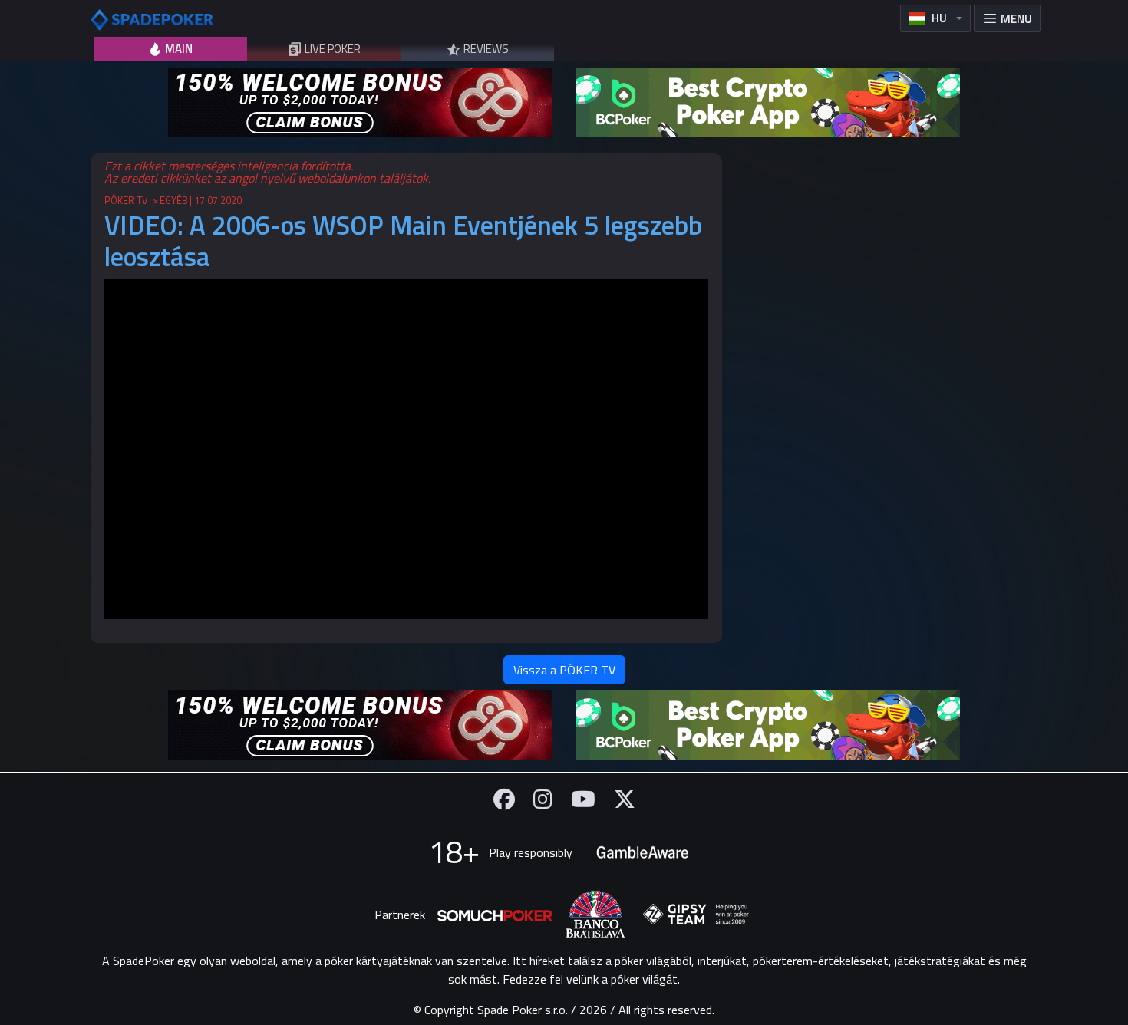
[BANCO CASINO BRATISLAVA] (595, 914)
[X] (624, 799)
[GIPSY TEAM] (696, 914)
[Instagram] (542, 799)
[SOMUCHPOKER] (494, 914)
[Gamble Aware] (642, 852)
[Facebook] (504, 799)
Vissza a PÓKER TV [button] (564, 670)
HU (939, 18)
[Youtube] (583, 799)
